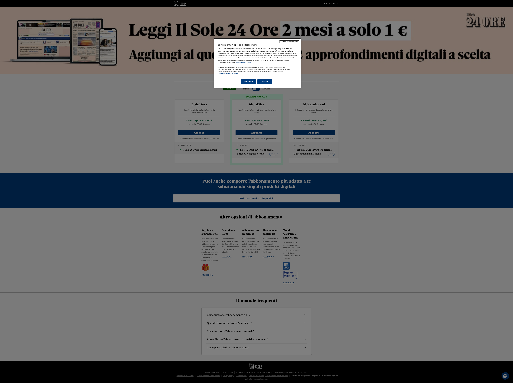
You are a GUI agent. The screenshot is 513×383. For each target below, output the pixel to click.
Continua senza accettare (289, 41)
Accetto (265, 81)
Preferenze (248, 81)
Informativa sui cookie (243, 62)
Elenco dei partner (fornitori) (228, 74)
